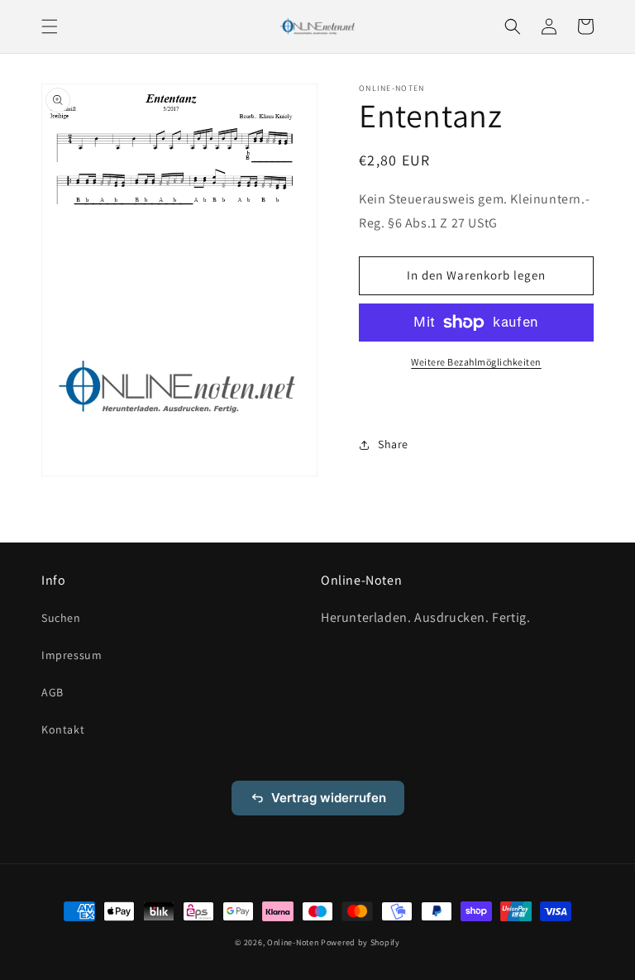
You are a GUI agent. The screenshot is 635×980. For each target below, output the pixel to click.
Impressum (71, 655)
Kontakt (62, 729)
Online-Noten (292, 942)
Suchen (61, 617)
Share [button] (393, 444)
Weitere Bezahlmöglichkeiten (476, 362)
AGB (52, 692)
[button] (49, 26)
